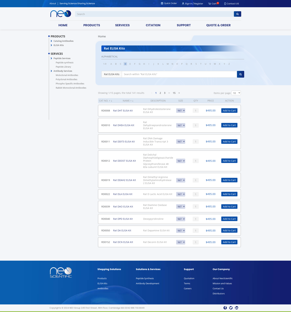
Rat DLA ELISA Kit (122, 194)
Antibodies (103, 288)
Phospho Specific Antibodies (70, 83)
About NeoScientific (223, 278)
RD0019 (105, 180)
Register (198, 4)
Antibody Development (147, 283)
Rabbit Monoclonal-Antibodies (71, 87)
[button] (51, 41)
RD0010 (105, 125)
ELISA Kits (59, 45)
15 (174, 92)
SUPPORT (184, 25)
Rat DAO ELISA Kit (123, 206)
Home (102, 36)
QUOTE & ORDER (218, 25)
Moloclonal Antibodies (67, 75)
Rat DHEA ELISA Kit (123, 125)
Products (102, 278)
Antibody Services (63, 70)
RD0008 (105, 110)
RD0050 (105, 230)
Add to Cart (229, 110)
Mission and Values (222, 283)
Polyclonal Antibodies (66, 79)
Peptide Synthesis (145, 278)
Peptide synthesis (64, 62)
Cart (214, 4)
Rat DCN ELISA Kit (123, 242)
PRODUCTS (91, 25)
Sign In (188, 4)
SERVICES (122, 25)
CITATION (153, 25)
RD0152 (105, 242)
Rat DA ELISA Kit (122, 230)
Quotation (189, 278)
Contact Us (218, 288)
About (53, 3)
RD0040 (105, 218)
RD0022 (105, 194)
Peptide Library (63, 66)
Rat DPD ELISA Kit (123, 218)
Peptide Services (62, 58)
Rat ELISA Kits (111, 74)
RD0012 (105, 160)
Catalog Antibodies (63, 40)
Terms (187, 283)
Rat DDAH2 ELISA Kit (124, 180)
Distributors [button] (219, 293)
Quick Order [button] (170, 3)
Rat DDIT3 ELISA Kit (124, 141)
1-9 (104, 63)
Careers (187, 288)
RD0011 (105, 141)
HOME (63, 25)
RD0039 (105, 206)
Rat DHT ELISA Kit (123, 110)
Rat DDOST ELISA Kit (124, 160)
